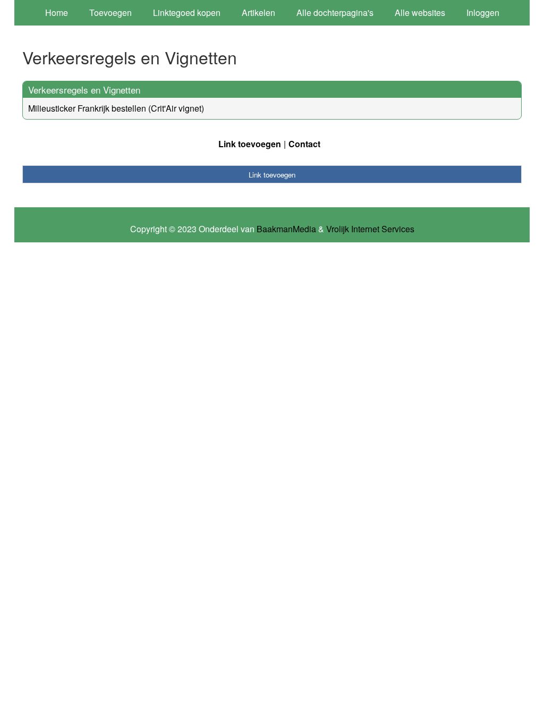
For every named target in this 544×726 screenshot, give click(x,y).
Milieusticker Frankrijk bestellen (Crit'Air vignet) (116, 108)
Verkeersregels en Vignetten (84, 89)
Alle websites (420, 12)
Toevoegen (110, 12)
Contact (304, 144)
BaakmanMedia (286, 229)
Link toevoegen (249, 144)
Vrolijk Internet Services (370, 229)
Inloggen (482, 12)
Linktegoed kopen (186, 12)
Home (56, 12)
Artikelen (258, 12)
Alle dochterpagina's (334, 12)
